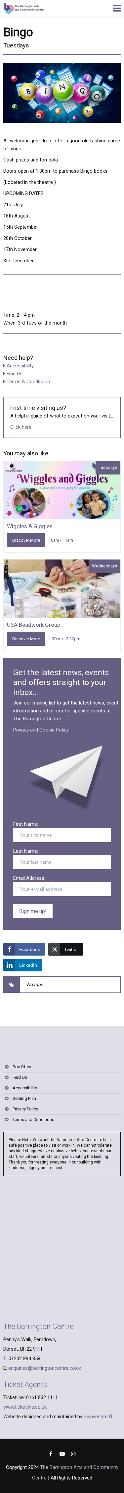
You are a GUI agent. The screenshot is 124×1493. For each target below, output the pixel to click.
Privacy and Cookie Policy (41, 730)
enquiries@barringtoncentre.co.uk (44, 1368)
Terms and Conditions (33, 1119)
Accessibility (20, 366)
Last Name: (25, 851)
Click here (20, 427)
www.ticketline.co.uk (25, 1407)
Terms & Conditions (28, 382)
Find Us (14, 374)
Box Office (22, 1066)
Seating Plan (24, 1098)
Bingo (18, 32)
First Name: (25, 824)
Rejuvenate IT (98, 1417)
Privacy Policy (25, 1108)
